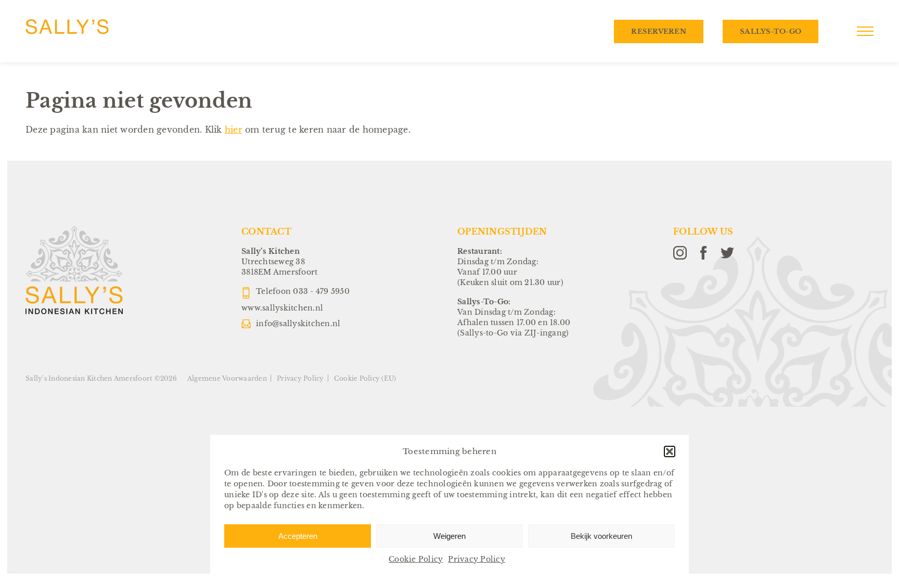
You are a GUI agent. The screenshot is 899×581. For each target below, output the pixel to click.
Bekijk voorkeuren (601, 536)
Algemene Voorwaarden (227, 378)
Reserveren (658, 31)
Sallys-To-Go (770, 31)
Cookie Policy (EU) (365, 378)
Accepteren (297, 536)
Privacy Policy (476, 559)
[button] (669, 451)
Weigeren (449, 536)
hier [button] (233, 129)
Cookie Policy (416, 559)
